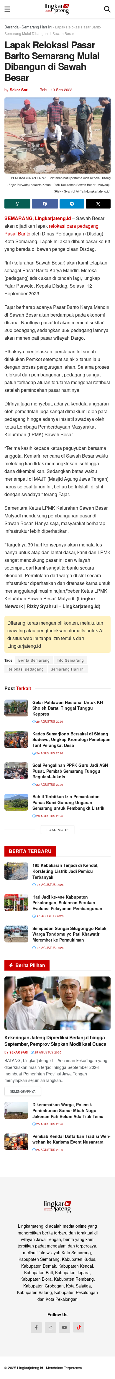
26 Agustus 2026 (49, 721)
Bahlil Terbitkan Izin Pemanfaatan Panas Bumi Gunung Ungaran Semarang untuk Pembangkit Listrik (68, 802)
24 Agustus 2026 (49, 753)
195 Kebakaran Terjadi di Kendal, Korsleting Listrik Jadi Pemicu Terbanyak (65, 871)
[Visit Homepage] (57, 9)
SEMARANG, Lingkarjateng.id (37, 218)
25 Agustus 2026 (47, 1052)
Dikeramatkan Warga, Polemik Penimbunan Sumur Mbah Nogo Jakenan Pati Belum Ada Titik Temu (68, 1110)
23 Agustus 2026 (49, 784)
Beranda (11, 27)
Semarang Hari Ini (37, 27)
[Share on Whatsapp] (17, 204)
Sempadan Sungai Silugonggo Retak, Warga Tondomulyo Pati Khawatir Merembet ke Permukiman (70, 934)
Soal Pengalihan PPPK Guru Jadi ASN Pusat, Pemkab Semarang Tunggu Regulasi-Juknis (70, 771)
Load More (58, 829)
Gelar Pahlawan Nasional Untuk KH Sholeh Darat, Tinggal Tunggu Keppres (67, 708)
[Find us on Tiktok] (78, 1327)
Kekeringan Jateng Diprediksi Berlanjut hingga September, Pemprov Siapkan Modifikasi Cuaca (55, 1040)
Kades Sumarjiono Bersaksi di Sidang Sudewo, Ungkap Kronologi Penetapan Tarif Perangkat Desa (71, 739)
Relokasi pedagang (25, 668)
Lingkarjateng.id (30, 1367)
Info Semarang (70, 660)
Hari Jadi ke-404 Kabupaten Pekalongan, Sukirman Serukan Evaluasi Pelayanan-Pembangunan (67, 902)
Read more (22, 1091)
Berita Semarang (34, 660)
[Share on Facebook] (45, 204)
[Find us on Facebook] (36, 1327)
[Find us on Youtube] (64, 1327)
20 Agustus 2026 (49, 816)
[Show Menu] (7, 9)
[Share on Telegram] (72, 204)
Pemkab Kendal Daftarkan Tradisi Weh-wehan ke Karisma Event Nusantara (71, 1139)
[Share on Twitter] (98, 204)
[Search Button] (107, 9)
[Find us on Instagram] (50, 1327)
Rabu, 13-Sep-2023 (56, 89)
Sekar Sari (19, 89)
